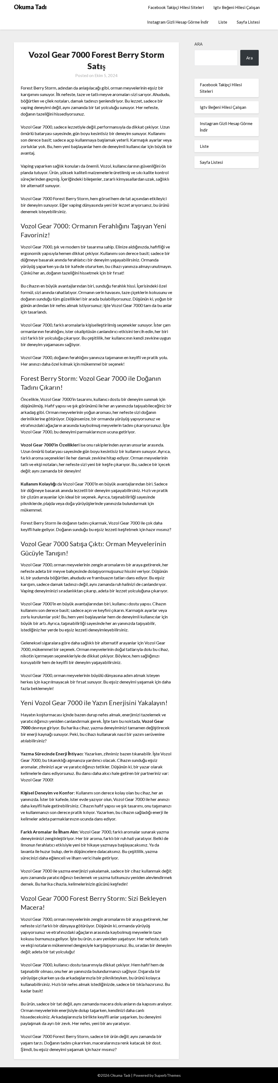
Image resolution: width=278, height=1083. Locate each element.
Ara (198, 43)
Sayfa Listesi (248, 22)
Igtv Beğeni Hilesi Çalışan (236, 7)
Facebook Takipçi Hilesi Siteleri (176, 7)
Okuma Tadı (30, 7)
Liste (222, 22)
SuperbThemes (167, 1075)
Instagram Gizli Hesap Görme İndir (178, 22)
